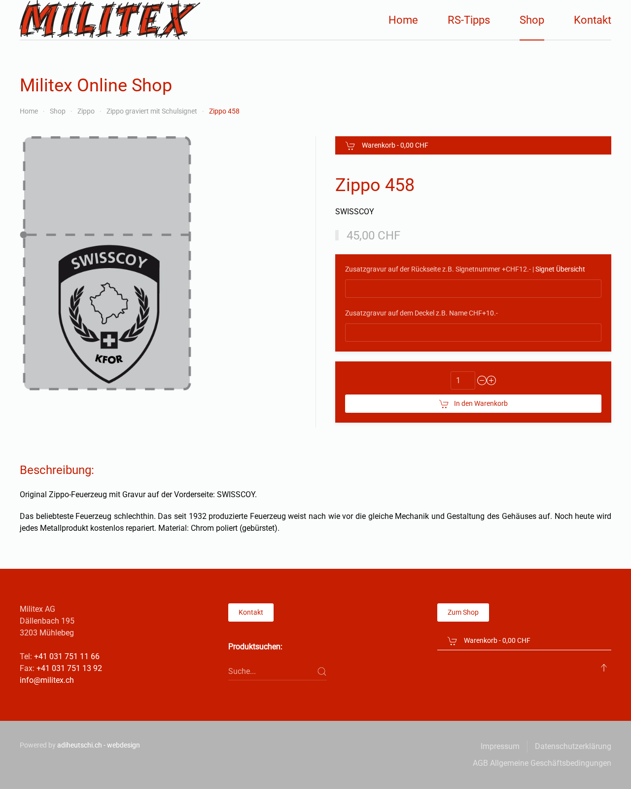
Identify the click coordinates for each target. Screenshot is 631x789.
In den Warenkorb (481, 403)
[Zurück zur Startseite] (110, 19)
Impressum (500, 746)
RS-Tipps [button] (469, 20)
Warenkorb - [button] (394, 145)
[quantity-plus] (491, 380)
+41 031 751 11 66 (67, 656)
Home (403, 20)
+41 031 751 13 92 (69, 668)
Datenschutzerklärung (573, 746)
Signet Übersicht (560, 269)
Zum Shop (463, 612)
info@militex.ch (47, 680)
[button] (603, 667)
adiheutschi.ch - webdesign (98, 745)
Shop (532, 20)
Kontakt (592, 20)
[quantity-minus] (482, 380)
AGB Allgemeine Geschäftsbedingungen (542, 763)
